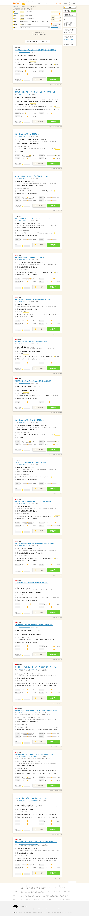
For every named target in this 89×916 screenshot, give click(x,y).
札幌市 (68, 891)
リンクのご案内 (24, 906)
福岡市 (35, 892)
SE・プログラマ (24, 896)
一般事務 (22, 895)
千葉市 (37, 891)
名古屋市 (45, 891)
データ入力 (27, 895)
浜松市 (53, 891)
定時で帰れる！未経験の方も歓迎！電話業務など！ (31, 420)
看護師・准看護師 (49, 896)
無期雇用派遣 (68, 899)
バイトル (22, 908)
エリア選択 (16, 13)
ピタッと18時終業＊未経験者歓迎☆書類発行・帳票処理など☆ (34, 543)
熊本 (34, 888)
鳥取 (57, 887)
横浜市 (26, 891)
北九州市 (39, 892)
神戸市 (62, 891)
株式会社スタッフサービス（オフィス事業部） (28, 669)
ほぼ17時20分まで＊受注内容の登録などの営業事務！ (31, 582)
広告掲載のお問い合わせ (70, 905)
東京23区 (22, 891)
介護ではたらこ (59, 908)
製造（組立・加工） (59, 896)
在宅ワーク (28, 899)
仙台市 (22, 892)
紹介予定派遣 (62, 899)
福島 (34, 887)
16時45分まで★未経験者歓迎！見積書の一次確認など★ (32, 462)
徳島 (67, 887)
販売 (66, 895)
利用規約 (29, 905)
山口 (62, 887)
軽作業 (54, 896)
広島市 (29, 892)
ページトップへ (73, 881)
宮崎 (39, 888)
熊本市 (43, 892)
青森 (22, 887)
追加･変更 (22, 15)
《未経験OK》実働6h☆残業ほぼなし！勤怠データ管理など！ (34, 625)
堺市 (59, 891)
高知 (24, 888)
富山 (45, 887)
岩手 (24, 887)
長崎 (32, 888)
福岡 (27, 888)
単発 (24, 899)
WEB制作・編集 (31, 896)
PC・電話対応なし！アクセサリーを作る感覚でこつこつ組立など (35, 50)
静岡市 (49, 891)
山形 (32, 887)
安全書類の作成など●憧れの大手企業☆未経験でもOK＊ (32, 176)
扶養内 (56, 899)
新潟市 (25, 892)
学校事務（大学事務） (58, 895)
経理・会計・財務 (33, 895)
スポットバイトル (29, 908)
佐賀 (29, 888)
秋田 (29, 887)
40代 (41, 899)
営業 (63, 895)
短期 (22, 899)
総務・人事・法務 (40, 895)
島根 (60, 887)
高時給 (46, 899)
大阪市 (56, 891)
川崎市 (30, 891)
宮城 (27, 887)
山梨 (37, 887)
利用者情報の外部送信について (48, 905)
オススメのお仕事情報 (68, 40)
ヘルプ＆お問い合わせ (60, 905)
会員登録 (66, 3)
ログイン (73, 3)
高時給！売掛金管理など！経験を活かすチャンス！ (31, 257)
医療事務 (43, 896)
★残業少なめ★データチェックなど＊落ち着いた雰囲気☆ (33, 381)
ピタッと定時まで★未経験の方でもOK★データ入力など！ (33, 299)
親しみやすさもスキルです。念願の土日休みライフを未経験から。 (36, 842)
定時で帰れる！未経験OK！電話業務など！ (28, 134)
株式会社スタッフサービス (24, 136)
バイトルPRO (44, 908)
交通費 (50, 899)
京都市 (65, 891)
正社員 (38, 899)
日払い (32, 899)
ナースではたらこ (52, 908)
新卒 (43, 899)
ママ (53, 899)
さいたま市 (41, 891)
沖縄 (45, 888)
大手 (58, 899)
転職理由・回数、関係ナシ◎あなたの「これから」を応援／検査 (35, 92)
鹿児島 (42, 888)
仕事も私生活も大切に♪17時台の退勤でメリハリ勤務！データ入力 (35, 754)
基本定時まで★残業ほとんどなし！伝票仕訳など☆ (31, 341)
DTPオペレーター (37, 896)
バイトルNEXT (37, 908)
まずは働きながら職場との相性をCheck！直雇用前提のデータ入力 (36, 667)
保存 (73, 10)
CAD (69, 895)
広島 (52, 887)
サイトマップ (23, 905)
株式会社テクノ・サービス (24, 52)
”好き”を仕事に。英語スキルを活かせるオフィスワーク (32, 798)
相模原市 (33, 891)
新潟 (42, 887)
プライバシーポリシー (37, 905)
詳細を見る (53, 79)
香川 (65, 887)
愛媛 (22, 888)
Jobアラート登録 (56, 24)
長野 (39, 887)
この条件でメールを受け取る (54, 28)
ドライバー (66, 896)
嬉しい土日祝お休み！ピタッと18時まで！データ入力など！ (34, 218)
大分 (37, 888)
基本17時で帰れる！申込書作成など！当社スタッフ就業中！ (33, 501)
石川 (47, 887)
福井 (50, 887)
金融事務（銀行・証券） (49, 895)
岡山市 (32, 892)
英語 (35, 899)
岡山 (55, 887)
